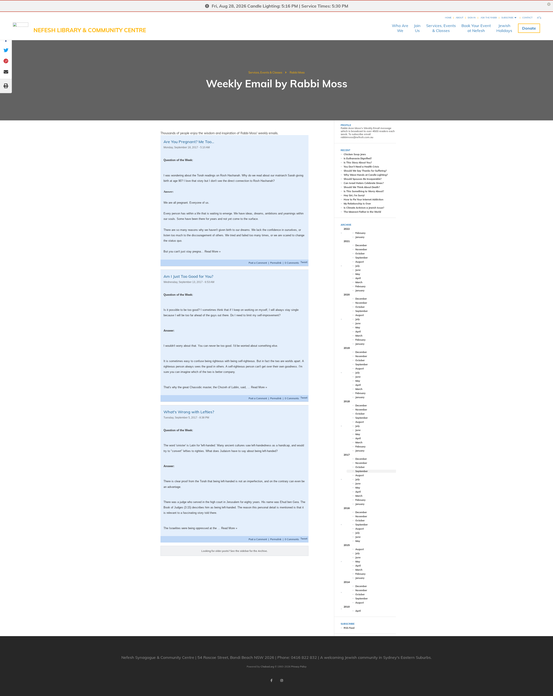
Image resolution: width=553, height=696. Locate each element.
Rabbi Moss (297, 72)
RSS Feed (349, 627)
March (358, 282)
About (459, 17)
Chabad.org (267, 666)
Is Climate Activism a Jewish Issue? (364, 207)
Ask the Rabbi (489, 17)
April (358, 278)
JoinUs (417, 28)
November (361, 249)
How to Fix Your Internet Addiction (363, 199)
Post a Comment (258, 262)
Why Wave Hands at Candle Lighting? (366, 174)
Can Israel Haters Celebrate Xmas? (364, 183)
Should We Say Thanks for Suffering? (365, 170)
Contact (527, 17)
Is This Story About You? (358, 162)
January (359, 237)
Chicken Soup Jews (355, 154)
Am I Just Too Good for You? (188, 276)
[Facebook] (271, 680)
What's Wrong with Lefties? (189, 411)
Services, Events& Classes (441, 28)
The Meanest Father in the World (362, 211)
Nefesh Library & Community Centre (89, 30)
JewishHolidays (504, 28)
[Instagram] (282, 680)
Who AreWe (400, 28)
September (361, 257)
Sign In (471, 17)
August (359, 261)
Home (448, 17)
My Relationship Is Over (357, 203)
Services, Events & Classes (265, 72)
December (361, 245)
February (360, 233)
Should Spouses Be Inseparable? (362, 178)
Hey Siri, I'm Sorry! (354, 195)
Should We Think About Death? (362, 187)
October (360, 253)
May (357, 274)
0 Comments (292, 262)
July (357, 265)
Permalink (275, 262)
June (358, 269)
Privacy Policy (299, 666)
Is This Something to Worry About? (364, 191)
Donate (529, 28)
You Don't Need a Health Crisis (361, 166)
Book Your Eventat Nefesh (476, 28)
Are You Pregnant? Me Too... (189, 141)
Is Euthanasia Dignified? (358, 158)
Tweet (303, 262)
